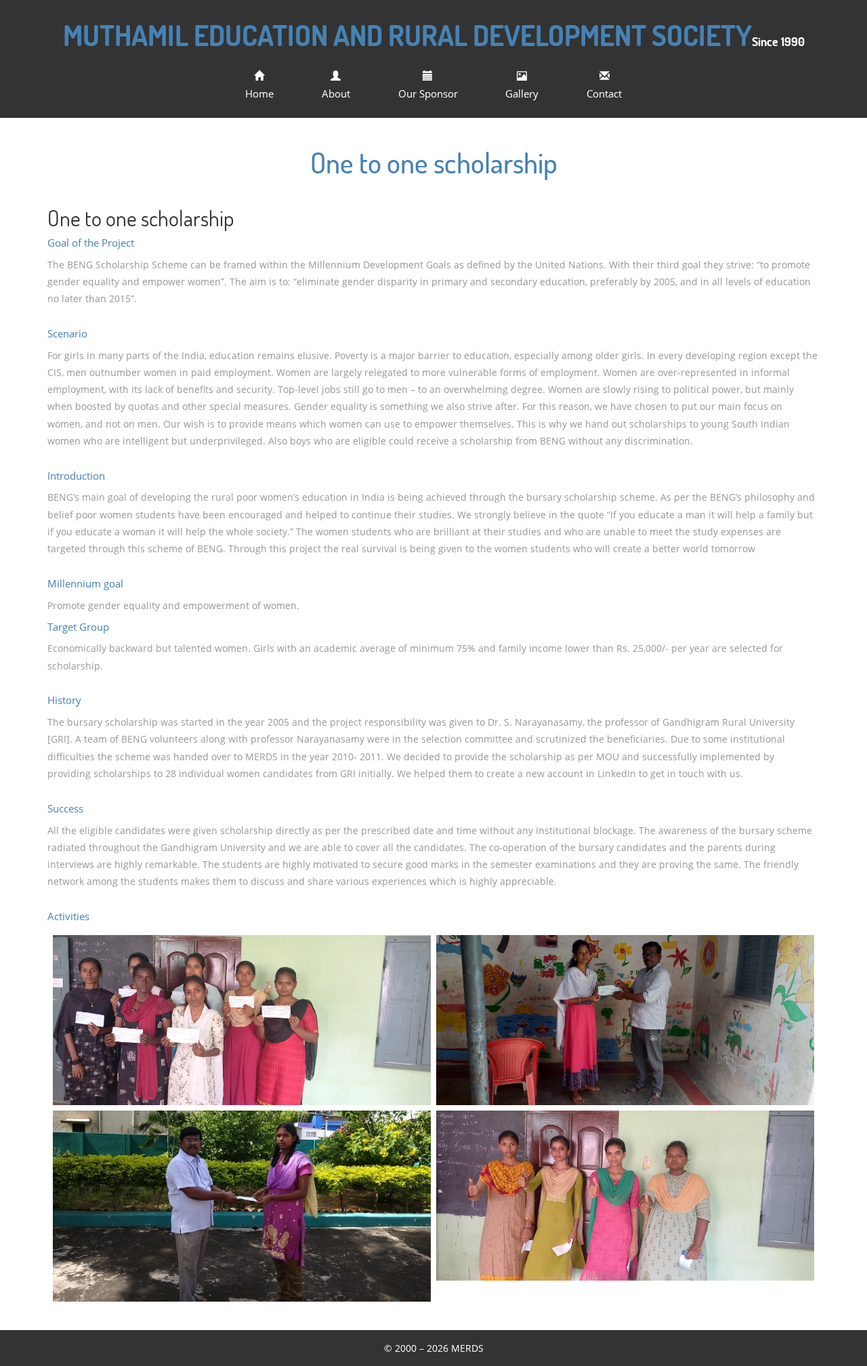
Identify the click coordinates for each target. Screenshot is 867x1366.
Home (259, 94)
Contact (604, 94)
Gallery (521, 94)
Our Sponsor (428, 94)
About (336, 94)
